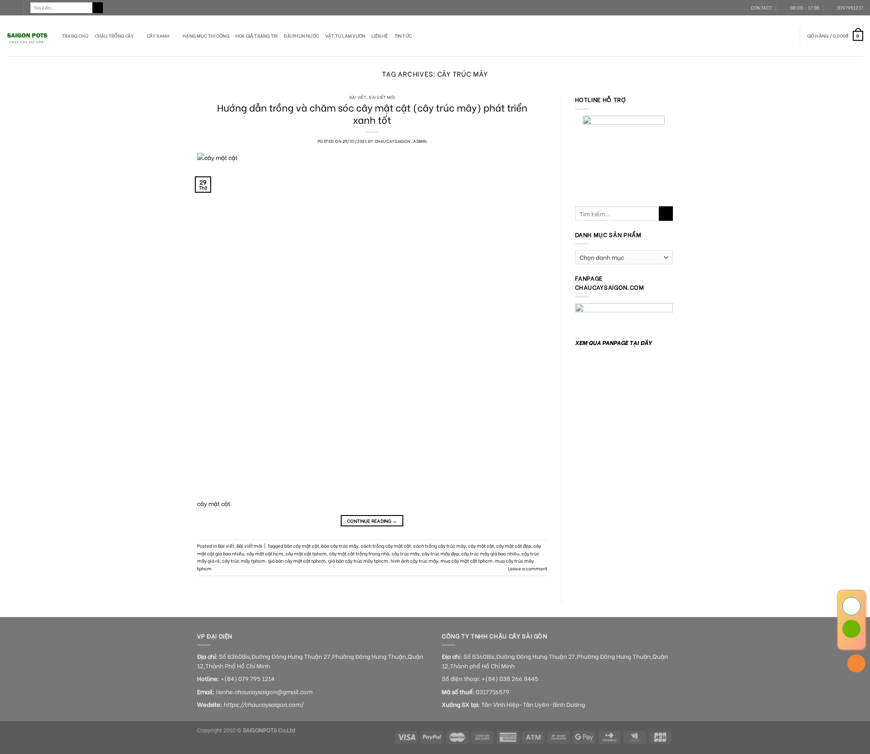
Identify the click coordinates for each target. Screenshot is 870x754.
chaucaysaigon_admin (401, 141)
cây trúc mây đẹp (440, 553)
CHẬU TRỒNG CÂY (114, 35)
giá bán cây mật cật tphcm (297, 560)
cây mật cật (481, 545)
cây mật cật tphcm (306, 553)
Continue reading (372, 520)
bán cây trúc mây (339, 545)
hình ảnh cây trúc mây (414, 560)
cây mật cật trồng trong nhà (359, 553)
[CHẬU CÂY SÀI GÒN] (27, 35)
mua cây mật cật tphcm (466, 560)
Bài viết (358, 97)
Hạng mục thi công (206, 35)
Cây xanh (158, 35)
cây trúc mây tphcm (244, 560)
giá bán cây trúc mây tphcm (358, 560)
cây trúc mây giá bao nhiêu (490, 553)
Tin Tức (403, 35)
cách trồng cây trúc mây (439, 545)
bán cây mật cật (301, 545)
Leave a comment (527, 568)
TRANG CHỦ (75, 35)
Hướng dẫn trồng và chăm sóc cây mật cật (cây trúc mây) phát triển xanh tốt (372, 113)
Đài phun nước (301, 35)
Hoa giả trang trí (257, 35)
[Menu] (11, 7)
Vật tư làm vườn (345, 35)
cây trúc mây (406, 553)
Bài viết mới (382, 97)
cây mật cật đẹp (513, 545)
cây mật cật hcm (264, 553)
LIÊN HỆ (380, 35)
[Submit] (97, 8)
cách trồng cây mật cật (386, 545)
